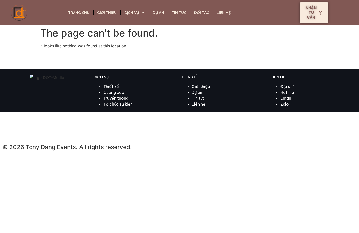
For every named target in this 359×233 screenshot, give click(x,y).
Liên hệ (224, 12)
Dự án (158, 12)
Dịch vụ (131, 12)
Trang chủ (79, 12)
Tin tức (179, 12)
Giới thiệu (107, 12)
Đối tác (201, 12)
